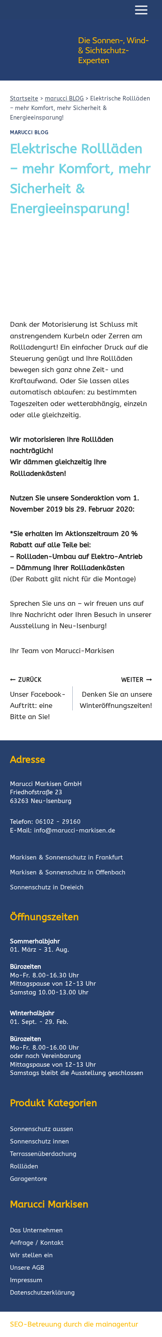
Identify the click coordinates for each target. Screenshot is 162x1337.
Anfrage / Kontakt (37, 1242)
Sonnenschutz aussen (41, 1129)
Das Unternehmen (36, 1230)
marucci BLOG (64, 98)
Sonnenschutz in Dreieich (46, 887)
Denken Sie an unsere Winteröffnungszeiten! (116, 693)
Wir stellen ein (31, 1255)
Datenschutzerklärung (42, 1292)
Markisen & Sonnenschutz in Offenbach (67, 872)
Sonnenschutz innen (39, 1141)
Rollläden (24, 1166)
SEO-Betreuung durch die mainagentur (74, 1324)
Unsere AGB (27, 1267)
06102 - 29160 (58, 821)
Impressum (26, 1280)
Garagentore (28, 1179)
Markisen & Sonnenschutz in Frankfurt (66, 857)
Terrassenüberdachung (43, 1154)
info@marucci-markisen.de (74, 830)
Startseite (24, 98)
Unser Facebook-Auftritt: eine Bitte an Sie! (38, 698)
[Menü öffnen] (141, 10)
